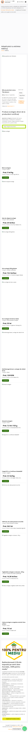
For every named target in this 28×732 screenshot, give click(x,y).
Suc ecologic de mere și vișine (10, 319)
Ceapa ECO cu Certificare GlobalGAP (12, 471)
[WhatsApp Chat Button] (25, 729)
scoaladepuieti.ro (6, 703)
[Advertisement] (14, 31)
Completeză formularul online (13, 718)
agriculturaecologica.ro (7, 690)
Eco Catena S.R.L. (15, 377)
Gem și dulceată (10, 219)
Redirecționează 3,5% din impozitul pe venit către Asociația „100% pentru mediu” (11, 665)
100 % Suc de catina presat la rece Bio (12, 521)
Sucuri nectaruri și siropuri (12, 320)
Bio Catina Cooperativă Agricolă (18, 528)
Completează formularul (20, 10)
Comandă (5, 177)
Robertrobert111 (10, 106)
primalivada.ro (5, 686)
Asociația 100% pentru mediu (7, 10)
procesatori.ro (5, 696)
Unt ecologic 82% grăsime (9, 268)
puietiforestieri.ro (6, 683)
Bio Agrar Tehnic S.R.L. (16, 478)
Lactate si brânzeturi (11, 270)
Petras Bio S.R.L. (14, 578)
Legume (8, 473)
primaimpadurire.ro (6, 679)
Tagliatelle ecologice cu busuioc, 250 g (13, 572)
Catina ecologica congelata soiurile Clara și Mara (13, 623)
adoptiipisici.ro (5, 711)
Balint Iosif (13, 630)
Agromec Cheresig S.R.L (16, 325)
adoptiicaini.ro (5, 708)
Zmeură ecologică (7, 421)
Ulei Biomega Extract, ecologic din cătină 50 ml (13, 370)
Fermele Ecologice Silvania (17, 275)
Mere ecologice (6, 168)
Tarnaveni (21, 98)
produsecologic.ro (6, 693)
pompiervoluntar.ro (6, 714)
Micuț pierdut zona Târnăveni (9, 91)
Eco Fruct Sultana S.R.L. (16, 224)
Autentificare (21, 1)
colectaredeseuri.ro (6, 700)
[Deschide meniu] (25, 1)
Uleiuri (8, 372)
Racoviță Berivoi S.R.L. (16, 427)
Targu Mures (22, 95)
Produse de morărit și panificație (14, 573)
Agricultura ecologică (6, 118)
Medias (20, 92)
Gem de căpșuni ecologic (9, 218)
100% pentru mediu (9, 1)
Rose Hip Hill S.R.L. (15, 174)
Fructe (8, 169)
